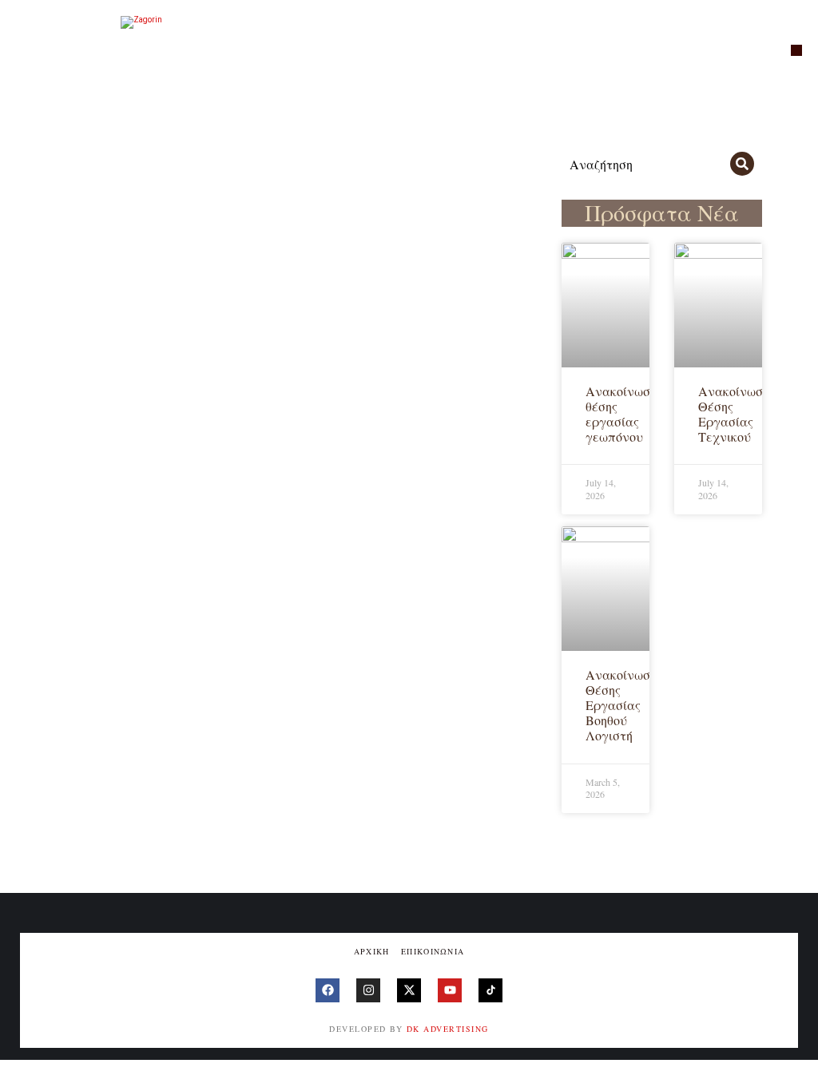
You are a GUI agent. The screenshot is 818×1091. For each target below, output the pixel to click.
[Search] (742, 164)
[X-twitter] (409, 990)
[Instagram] (368, 990)
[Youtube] (450, 990)
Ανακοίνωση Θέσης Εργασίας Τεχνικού (733, 414)
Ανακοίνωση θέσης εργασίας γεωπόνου (621, 414)
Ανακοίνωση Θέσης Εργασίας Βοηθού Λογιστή (621, 705)
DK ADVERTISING (448, 1028)
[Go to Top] (794, 1067)
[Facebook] (328, 990)
